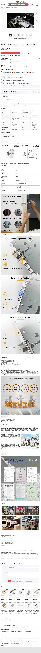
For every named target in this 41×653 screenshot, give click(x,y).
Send (9, 581)
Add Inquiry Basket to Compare (20, 38)
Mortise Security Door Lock (6, 641)
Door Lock (15, 7)
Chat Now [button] (31, 53)
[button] (36, 106)
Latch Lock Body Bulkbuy (15, 643)
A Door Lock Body (26, 641)
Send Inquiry (10, 53)
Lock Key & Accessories (5, 631)
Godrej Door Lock (4, 633)
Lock (12, 7)
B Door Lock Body (33, 641)
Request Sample (17, 55)
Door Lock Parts (35, 638)
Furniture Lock (13, 631)
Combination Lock (20, 631)
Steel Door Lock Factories (16, 638)
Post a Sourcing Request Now (30, 581)
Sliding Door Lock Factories (6, 638)
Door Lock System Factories (26, 638)
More (2, 645)
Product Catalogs (15, 619)
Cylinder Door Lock (28, 631)
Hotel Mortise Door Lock (5, 643)
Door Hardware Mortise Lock (16, 641)
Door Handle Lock (12, 633)
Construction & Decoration (7, 7)
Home (2, 7)
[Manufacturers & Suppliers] (21, 2)
